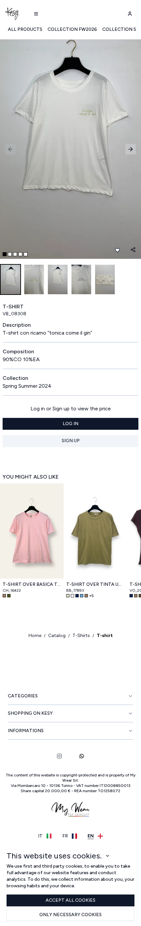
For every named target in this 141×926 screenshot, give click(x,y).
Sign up (71, 440)
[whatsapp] (82, 756)
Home (35, 635)
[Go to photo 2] (10, 254)
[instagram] (59, 756)
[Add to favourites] (117, 250)
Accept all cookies (70, 900)
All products (25, 29)
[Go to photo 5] (26, 254)
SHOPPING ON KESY (30, 713)
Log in (70, 423)
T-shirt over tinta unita (95, 584)
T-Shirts (81, 635)
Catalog (57, 635)
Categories (23, 696)
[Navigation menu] (36, 14)
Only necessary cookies (70, 914)
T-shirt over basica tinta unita (32, 584)
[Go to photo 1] (5, 254)
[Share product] (133, 249)
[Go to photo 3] (15, 254)
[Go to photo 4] (20, 254)
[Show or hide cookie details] (107, 856)
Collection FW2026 (72, 29)
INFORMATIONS (26, 730)
